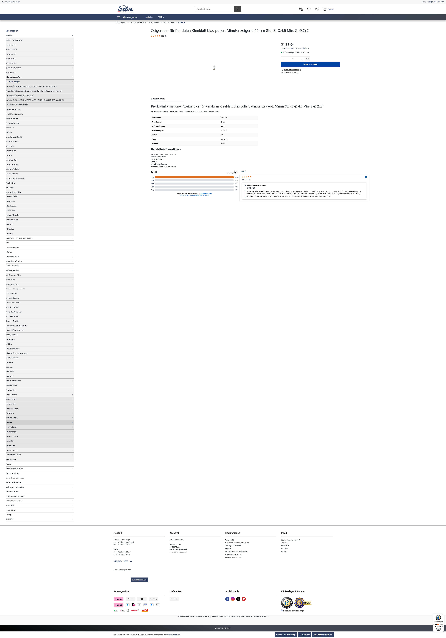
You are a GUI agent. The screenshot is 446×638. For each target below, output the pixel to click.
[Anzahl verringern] (283, 59)
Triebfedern (9, 367)
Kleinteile (9, 155)
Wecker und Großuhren (13, 482)
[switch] (438, 629)
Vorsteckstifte (10, 390)
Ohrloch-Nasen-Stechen (14, 261)
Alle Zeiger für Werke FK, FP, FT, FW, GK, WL (20, 95)
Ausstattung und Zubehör (14, 137)
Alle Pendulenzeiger (13, 82)
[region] (214, 67)
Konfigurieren (305, 635)
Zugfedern (9, 233)
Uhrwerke (9, 36)
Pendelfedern (10, 128)
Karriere (284, 551)
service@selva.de (13, 2)
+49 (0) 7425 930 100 (436, 2)
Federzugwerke (11, 63)
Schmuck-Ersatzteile (12, 257)
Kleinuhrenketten (11, 160)
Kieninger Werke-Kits (13, 123)
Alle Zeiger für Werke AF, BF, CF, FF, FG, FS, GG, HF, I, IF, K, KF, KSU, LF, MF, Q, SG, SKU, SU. (35, 100)
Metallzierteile (10, 183)
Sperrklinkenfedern (12, 358)
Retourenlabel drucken (233, 557)
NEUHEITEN (9, 519)
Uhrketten (9, 132)
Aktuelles (284, 549)
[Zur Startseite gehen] (125, 8)
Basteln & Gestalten (12, 247)
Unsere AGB (229, 540)
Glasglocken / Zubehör (13, 303)
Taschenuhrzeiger (12, 220)
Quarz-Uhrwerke (11, 49)
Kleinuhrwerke (10, 54)
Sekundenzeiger (11, 206)
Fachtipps (284, 543)
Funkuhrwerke (10, 45)
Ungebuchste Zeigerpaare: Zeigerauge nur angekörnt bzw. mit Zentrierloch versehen (34, 91)
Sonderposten (10, 510)
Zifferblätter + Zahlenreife (14, 114)
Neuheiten (149, 17)
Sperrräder (9, 362)
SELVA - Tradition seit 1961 (290, 540)
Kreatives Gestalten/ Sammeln (16, 496)
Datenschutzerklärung (233, 554)
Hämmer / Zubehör (12, 321)
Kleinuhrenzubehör (12, 165)
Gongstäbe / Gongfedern (14, 312)
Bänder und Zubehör (12, 473)
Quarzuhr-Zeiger (11, 427)
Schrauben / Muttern (12, 349)
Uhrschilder (9, 224)
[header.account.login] (316, 9)
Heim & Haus (10, 505)
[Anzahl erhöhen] (302, 59)
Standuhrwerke (11, 211)
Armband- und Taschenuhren (15, 478)
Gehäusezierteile (11, 293)
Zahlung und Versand (233, 546)
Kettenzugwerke (11, 151)
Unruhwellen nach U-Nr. (13, 381)
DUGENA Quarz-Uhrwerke (14, 40)
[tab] (167, 98)
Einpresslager (10, 280)
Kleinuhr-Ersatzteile (12, 266)
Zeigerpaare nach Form (13, 109)
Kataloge (8, 515)
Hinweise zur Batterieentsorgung (237, 543)
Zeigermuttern (10, 445)
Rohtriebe (9, 344)
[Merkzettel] (308, 9)
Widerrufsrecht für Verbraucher (236, 551)
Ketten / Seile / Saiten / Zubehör (16, 326)
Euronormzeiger (11, 399)
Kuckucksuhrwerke (12, 174)
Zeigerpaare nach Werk (13, 77)
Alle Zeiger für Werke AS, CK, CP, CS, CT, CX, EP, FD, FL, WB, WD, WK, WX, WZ (31, 86)
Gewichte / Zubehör (12, 298)
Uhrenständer (10, 372)
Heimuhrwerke (10, 72)
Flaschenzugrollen (12, 284)
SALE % (161, 17)
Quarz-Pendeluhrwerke (13, 68)
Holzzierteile (10, 146)
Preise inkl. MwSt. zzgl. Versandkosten (295, 48)
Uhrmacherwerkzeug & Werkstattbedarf (19, 238)
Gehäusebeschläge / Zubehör (15, 289)
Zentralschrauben (11, 450)
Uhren (8, 243)
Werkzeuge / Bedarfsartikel (15, 487)
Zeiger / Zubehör (11, 395)
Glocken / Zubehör (12, 307)
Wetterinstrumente (12, 492)
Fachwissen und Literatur (14, 501)
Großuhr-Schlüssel (12, 316)
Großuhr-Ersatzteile (12, 270)
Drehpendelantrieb (12, 142)
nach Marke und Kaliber (13, 275)
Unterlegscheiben (11, 385)
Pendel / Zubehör (11, 335)
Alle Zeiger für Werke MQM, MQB (17, 105)
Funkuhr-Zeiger (11, 404)
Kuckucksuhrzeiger (12, 408)
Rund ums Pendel (11, 197)
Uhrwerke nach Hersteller (14, 469)
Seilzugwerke (10, 201)
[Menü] (442, 615)
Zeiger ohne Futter (12, 436)
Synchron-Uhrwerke (12, 215)
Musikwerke (10, 187)
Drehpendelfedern (12, 119)
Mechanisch (10, 413)
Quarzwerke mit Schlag (13, 192)
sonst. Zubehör (11, 459)
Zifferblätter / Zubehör (13, 455)
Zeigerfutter (10, 441)
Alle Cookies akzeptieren (323, 635)
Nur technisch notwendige (286, 635)
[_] (213, 67)
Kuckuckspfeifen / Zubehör (15, 330)
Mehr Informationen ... (174, 635)
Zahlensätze (10, 229)
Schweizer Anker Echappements (16, 353)
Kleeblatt (9, 422)
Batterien (9, 252)
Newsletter (285, 546)
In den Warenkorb (310, 64)
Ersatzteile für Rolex (12, 169)
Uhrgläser (9, 464)
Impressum (229, 549)
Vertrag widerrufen (139, 580)
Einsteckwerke (10, 59)
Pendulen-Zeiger (11, 418)
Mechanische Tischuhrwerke (15, 178)
